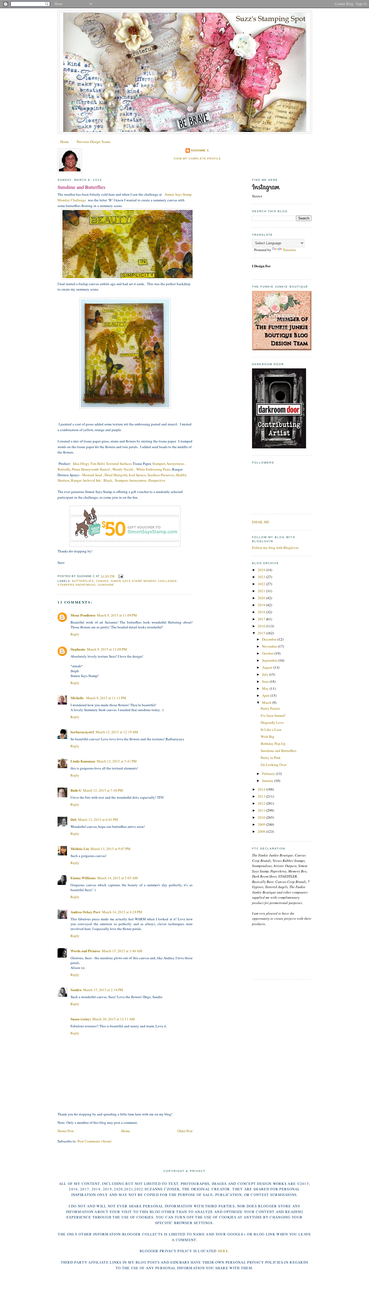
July (265, 674)
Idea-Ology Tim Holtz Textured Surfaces (102, 463)
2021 (262, 590)
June (266, 681)
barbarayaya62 (82, 731)
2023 (262, 576)
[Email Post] (120, 576)
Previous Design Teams (93, 141)
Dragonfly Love (272, 722)
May (266, 688)
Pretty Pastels (270, 708)
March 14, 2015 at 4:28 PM (122, 911)
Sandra (76, 989)
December (269, 639)
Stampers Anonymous (77, 584)
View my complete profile (197, 158)
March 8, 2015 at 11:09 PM (117, 615)
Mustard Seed (92, 474)
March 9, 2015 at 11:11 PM (106, 697)
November (270, 646)
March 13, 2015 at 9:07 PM (110, 848)
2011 (262, 810)
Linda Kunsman (83, 761)
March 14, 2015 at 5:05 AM (117, 877)
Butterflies (83, 580)
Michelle (78, 697)
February (269, 773)
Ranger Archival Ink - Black (91, 480)
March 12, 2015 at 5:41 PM (117, 761)
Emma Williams (83, 877)
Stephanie (78, 649)
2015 (262, 633)
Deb (73, 819)
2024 (262, 569)
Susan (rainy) (81, 1018)
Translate (289, 249)
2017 (262, 619)
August (267, 667)
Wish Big (267, 736)
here (223, 1250)
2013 (262, 796)
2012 (262, 803)
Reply (75, 634)
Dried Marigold (116, 474)
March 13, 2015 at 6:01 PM (98, 819)
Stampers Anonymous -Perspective (140, 480)
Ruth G (76, 790)
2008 (262, 831)
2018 (262, 611)
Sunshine (106, 584)
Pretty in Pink (271, 757)
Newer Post (66, 1130)
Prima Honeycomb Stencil (91, 469)
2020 (262, 597)
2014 (262, 789)
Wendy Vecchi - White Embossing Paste (141, 469)
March (267, 702)
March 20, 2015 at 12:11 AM (113, 1019)
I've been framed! (273, 715)
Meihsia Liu (80, 848)
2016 (262, 626)
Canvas (102, 580)
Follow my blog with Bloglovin (275, 547)
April (266, 695)
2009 (262, 824)
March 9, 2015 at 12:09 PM (107, 649)
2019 (262, 604)
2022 (262, 583)
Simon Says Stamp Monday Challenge (144, 580)
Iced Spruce (137, 474)
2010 (262, 817)
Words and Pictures (85, 950)
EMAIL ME (260, 521)
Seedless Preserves (160, 474)
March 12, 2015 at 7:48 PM (103, 790)
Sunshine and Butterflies (81, 187)
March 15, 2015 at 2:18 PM (103, 989)
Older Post (185, 1130)
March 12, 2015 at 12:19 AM (117, 731)
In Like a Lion (271, 729)
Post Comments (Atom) (94, 1141)
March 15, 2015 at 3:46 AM (122, 950)
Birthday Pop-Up (273, 743)
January (268, 780)
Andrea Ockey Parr (85, 911)
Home (64, 141)
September (270, 660)
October (268, 653)
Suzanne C (200, 150)
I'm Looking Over (273, 764)
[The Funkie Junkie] (281, 349)
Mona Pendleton (83, 615)
